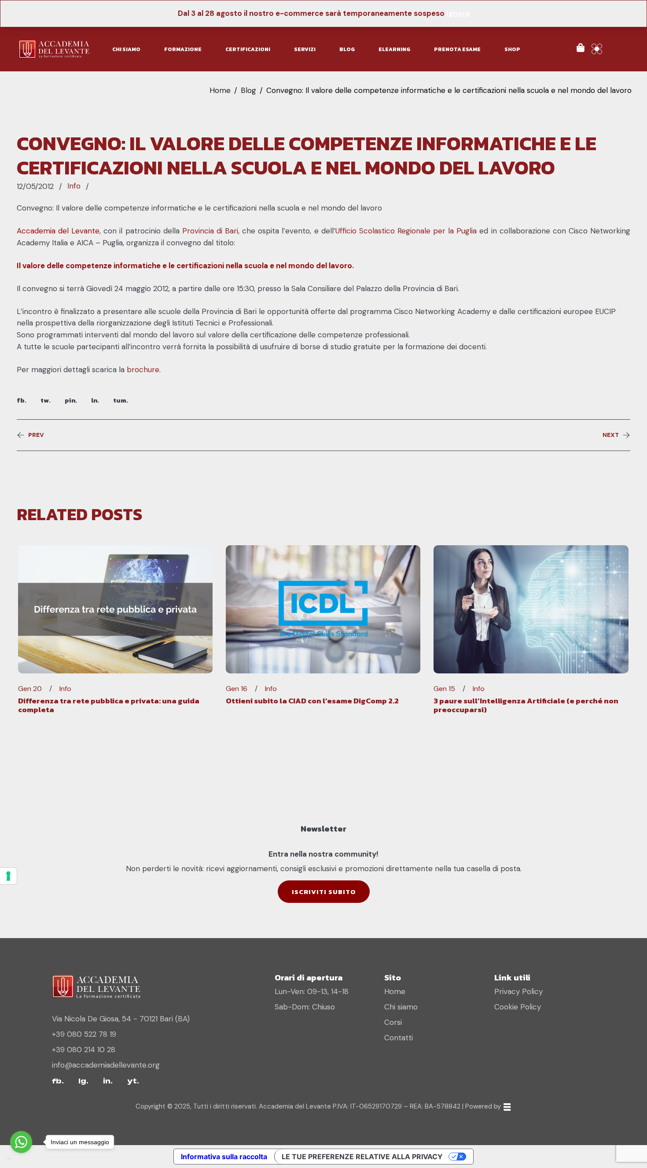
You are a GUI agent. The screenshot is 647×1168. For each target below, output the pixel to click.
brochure (143, 369)
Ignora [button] (458, 13)
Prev (36, 435)
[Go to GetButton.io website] (21, 1159)
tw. (45, 400)
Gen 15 (444, 688)
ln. (95, 400)
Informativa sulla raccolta (224, 1156)
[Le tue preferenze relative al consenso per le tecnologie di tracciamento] (8, 876)
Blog (248, 90)
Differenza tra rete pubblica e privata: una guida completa (108, 705)
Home (220, 90)
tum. (120, 400)
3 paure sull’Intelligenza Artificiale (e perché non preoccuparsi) (526, 705)
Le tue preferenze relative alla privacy (362, 1156)
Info (74, 186)
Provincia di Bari (210, 231)
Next (611, 435)
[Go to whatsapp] (21, 1142)
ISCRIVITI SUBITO (324, 892)
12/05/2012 (35, 186)
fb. (21, 400)
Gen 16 (236, 688)
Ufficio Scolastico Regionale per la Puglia (406, 231)
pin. (71, 400)
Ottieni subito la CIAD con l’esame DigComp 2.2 (312, 700)
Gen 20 (30, 688)
